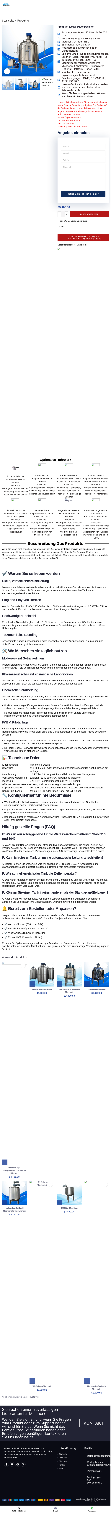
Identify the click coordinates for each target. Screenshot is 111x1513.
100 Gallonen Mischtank (41, 1386)
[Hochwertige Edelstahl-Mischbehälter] (96, 1282)
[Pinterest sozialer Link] (72, 226)
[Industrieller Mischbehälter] (96, 974)
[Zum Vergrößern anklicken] (7, 71)
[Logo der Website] (6, 4)
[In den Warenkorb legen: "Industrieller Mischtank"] (87, 984)
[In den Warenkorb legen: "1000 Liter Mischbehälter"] (59, 1202)
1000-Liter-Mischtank (69, 1208)
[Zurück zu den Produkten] (104, 20)
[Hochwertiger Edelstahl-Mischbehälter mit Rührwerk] (14, 1193)
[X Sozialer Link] (69, 226)
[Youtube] (12, 1464)
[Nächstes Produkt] (107, 20)
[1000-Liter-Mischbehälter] (69, 1193)
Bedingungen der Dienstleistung (94, 1480)
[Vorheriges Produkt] (100, 20)
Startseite (8, 20)
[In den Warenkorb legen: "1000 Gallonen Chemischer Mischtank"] (59, 984)
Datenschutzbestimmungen (97, 1456)
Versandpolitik (94, 1471)
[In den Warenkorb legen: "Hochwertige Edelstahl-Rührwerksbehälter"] (87, 1381)
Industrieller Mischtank (97, 989)
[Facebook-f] (6, 1464)
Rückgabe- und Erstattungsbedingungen (97, 1463)
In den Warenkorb (89, 214)
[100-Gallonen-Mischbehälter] (42, 1282)
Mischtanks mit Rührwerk (42, 989)
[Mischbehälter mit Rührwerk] (42, 974)
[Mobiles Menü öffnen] (107, 4)
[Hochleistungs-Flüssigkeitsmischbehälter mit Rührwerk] (14, 1063)
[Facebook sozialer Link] (65, 226)
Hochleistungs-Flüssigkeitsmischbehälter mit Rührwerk (14, 1170)
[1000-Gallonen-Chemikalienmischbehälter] (69, 974)
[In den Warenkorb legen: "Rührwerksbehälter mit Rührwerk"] (32, 984)
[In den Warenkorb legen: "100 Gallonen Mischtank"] (32, 1381)
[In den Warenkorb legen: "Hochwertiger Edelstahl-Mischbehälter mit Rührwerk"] (4, 1202)
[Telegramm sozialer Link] (78, 226)
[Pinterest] (17, 1464)
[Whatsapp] (23, 1464)
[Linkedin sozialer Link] (75, 226)
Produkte (23, 20)
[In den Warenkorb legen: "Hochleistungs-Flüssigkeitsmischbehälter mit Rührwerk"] (4, 1162)
